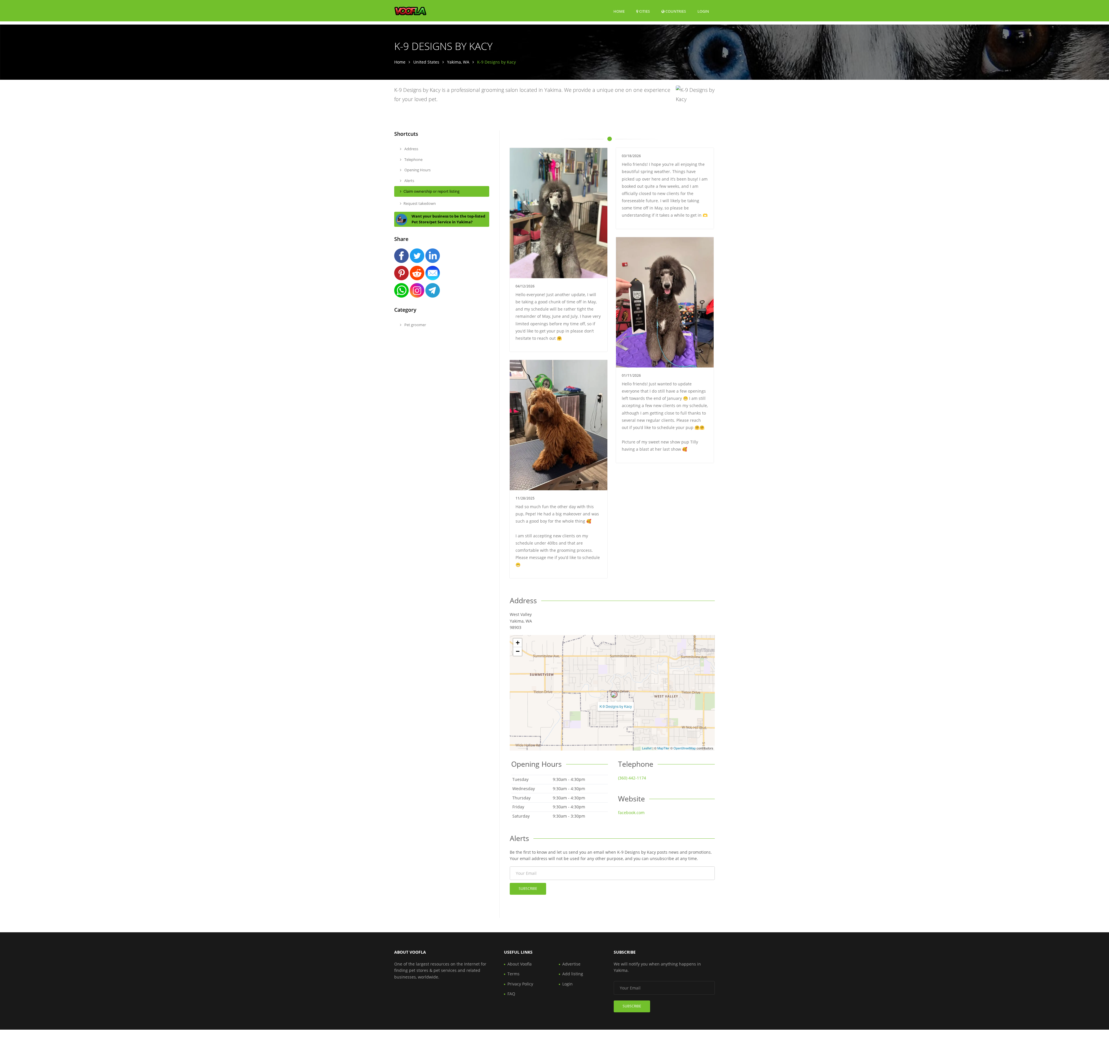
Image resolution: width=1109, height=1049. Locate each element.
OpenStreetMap (684, 748)
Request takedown (419, 203)
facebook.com (631, 812)
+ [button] (518, 642)
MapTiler (663, 748)
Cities (644, 11)
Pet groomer (414, 324)
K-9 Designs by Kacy (616, 706)
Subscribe (528, 888)
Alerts (408, 180)
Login (703, 11)
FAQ (511, 993)
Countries (675, 11)
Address (410, 148)
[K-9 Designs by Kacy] (614, 694)
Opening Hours (417, 169)
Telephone (413, 159)
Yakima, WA (458, 62)
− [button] (518, 651)
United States (426, 62)
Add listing (572, 973)
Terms (513, 973)
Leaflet (647, 748)
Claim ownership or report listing (431, 191)
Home (619, 11)
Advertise (571, 964)
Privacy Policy (520, 984)
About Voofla (519, 964)
